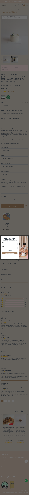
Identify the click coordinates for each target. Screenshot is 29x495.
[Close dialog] (27, 237)
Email (3, 246)
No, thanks (9, 257)
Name (3, 242)
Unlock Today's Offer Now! (9, 253)
